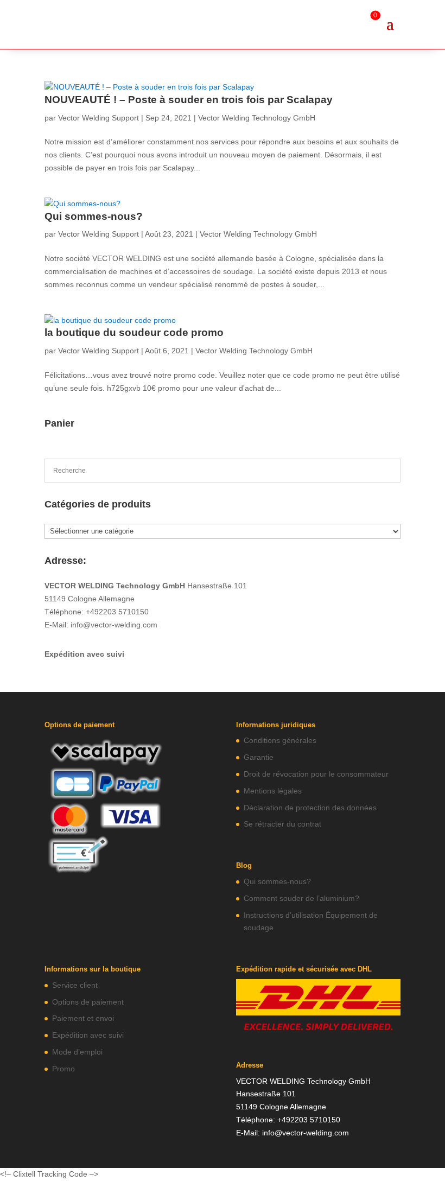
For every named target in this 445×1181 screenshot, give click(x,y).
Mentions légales (273, 790)
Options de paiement (88, 1002)
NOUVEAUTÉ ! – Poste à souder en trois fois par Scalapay (188, 99)
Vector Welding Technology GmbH (256, 117)
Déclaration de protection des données (310, 807)
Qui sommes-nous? (93, 216)
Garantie (259, 757)
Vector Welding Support (98, 117)
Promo (63, 1068)
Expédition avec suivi (84, 654)
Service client (75, 985)
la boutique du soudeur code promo (134, 332)
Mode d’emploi (77, 1051)
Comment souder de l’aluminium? (301, 898)
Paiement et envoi (83, 1018)
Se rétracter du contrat (282, 824)
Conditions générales (280, 740)
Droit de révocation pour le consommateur (316, 774)
